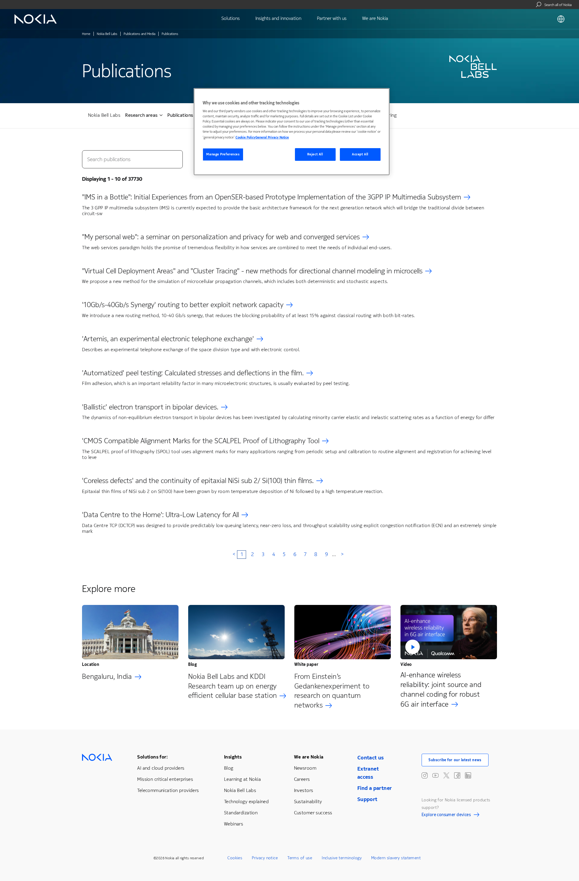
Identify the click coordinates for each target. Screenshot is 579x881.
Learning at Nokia (242, 779)
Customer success (313, 813)
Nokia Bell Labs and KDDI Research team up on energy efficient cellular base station (232, 686)
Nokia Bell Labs (107, 34)
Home (86, 34)
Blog (228, 768)
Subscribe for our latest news (455, 760)
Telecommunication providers (168, 790)
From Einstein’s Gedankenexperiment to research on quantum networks (332, 691)
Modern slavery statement (396, 857)
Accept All (360, 154)
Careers (302, 779)
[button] (448, 632)
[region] (292, 131)
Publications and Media (139, 34)
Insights (233, 757)
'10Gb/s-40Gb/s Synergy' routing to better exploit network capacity (182, 304)
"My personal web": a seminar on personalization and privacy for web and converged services (221, 236)
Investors (303, 790)
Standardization (241, 813)
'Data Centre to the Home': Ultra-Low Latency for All (160, 514)
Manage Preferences (222, 154)
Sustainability (308, 801)
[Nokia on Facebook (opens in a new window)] (457, 775)
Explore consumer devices (446, 815)
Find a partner (374, 788)
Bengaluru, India (107, 676)
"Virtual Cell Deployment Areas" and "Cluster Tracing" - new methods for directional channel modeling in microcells (252, 270)
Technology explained (246, 801)
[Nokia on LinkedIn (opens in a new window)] (468, 775)
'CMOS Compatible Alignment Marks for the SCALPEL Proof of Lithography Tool (200, 440)
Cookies (234, 857)
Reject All (315, 154)
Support (367, 799)
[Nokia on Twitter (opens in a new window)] (446, 775)
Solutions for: (152, 757)
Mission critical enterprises (165, 779)
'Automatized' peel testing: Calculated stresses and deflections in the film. (193, 372)
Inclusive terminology (342, 857)
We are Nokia (309, 757)
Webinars (233, 824)
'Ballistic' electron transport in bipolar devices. (150, 407)
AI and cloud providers (160, 768)
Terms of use (299, 857)
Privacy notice (265, 857)
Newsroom (305, 768)
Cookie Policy (245, 137)
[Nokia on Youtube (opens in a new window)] (435, 775)
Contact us (370, 757)
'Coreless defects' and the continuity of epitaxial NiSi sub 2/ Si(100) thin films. (198, 480)
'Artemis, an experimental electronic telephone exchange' (168, 338)
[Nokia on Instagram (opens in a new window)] (425, 775)
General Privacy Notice (272, 137)
